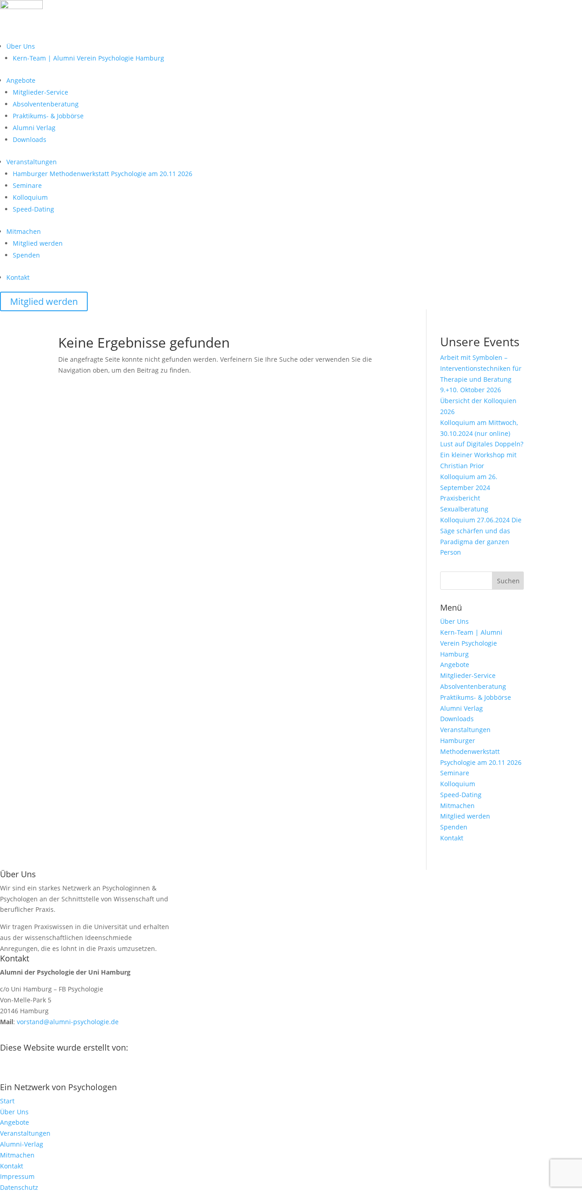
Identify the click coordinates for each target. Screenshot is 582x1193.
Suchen (508, 580)
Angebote (20, 80)
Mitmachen (23, 231)
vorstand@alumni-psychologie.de (68, 1021)
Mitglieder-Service (40, 92)
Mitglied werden (38, 243)
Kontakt (18, 277)
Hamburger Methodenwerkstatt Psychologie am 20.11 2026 (102, 173)
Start (7, 1101)
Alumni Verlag (34, 127)
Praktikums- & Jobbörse (48, 115)
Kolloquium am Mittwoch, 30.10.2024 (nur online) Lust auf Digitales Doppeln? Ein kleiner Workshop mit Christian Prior (481, 444)
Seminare (27, 185)
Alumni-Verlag (21, 1144)
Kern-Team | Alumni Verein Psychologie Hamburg (88, 58)
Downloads (29, 139)
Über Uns (20, 46)
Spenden (26, 255)
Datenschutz (19, 1187)
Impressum (17, 1176)
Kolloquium (30, 197)
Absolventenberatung (46, 104)
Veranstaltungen (31, 161)
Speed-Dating (33, 209)
